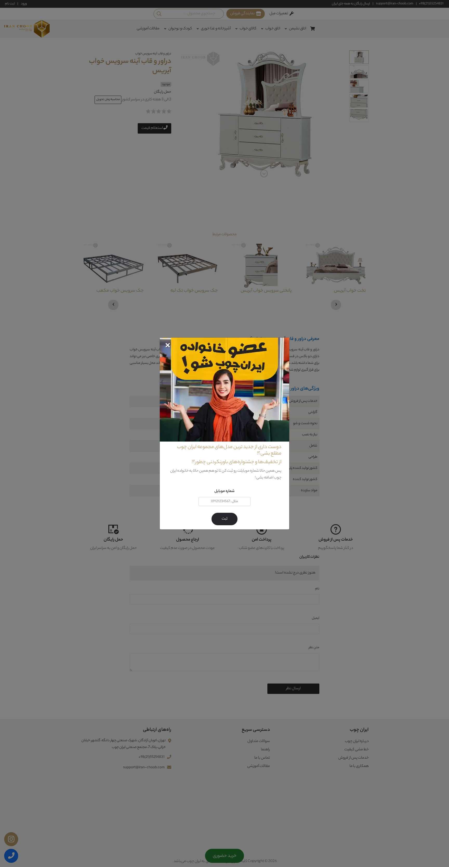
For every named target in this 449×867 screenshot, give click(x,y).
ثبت (225, 519)
